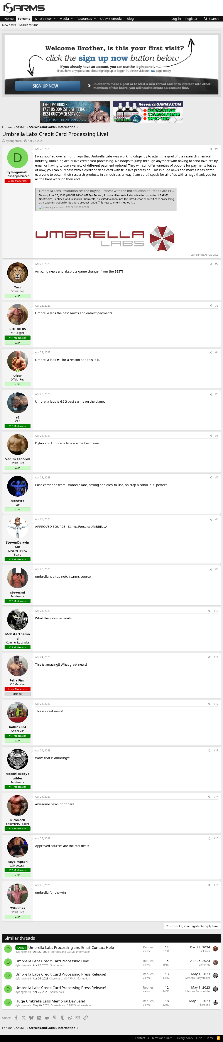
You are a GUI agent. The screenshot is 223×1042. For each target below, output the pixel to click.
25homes (204, 964)
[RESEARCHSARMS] (147, 112)
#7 (216, 477)
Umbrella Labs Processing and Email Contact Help (71, 947)
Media (64, 18)
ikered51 (204, 1005)
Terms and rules (162, 1038)
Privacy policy (184, 1038)
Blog (130, 18)
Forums (24, 18)
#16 (216, 885)
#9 (216, 569)
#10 (216, 611)
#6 (216, 436)
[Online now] (17, 371)
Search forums (28, 25)
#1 (216, 149)
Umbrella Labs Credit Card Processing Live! (52, 960)
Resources (84, 18)
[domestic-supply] (75, 112)
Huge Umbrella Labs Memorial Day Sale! (50, 1001)
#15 (216, 838)
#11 (216, 657)
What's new (43, 18)
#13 (216, 750)
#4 (216, 352)
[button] (54, 19)
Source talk (57, 965)
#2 (216, 264)
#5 (216, 394)
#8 (216, 519)
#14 (216, 797)
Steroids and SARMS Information (70, 952)
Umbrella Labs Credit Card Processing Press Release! (60, 974)
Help (199, 1038)
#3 (216, 306)
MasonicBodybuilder (197, 978)
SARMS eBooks (111, 18)
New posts (9, 25)
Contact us (142, 1038)
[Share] (211, 149)
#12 (216, 704)
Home (9, 18)
